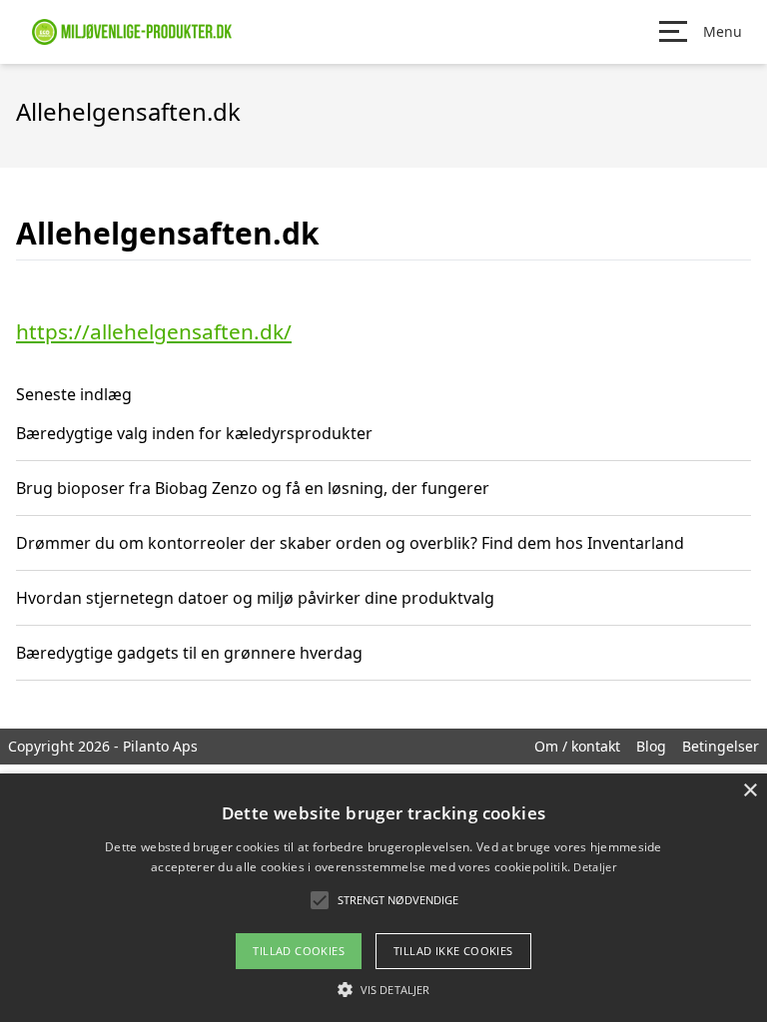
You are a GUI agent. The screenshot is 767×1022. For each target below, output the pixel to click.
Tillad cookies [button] (299, 950)
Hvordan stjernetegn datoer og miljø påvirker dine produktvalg (255, 598)
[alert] (383, 897)
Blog (651, 746)
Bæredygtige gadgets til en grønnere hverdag (189, 653)
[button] (383, 989)
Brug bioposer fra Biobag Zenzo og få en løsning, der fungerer (252, 488)
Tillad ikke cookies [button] (453, 950)
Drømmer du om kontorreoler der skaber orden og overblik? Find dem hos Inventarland (350, 543)
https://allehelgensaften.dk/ (154, 331)
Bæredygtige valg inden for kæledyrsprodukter (194, 433)
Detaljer (594, 866)
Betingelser (720, 746)
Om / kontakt (577, 746)
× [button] (749, 790)
